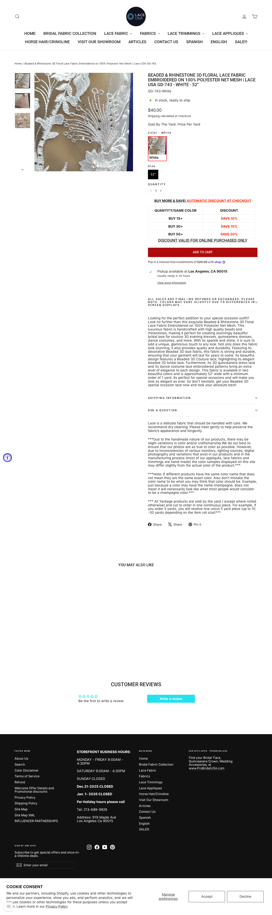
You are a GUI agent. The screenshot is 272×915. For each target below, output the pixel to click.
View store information (171, 282)
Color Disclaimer (27, 770)
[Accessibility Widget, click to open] (7, 457)
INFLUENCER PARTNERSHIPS (36, 821)
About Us (21, 758)
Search (20, 764)
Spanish (194, 41)
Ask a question (162, 410)
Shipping (154, 116)
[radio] (157, 148)
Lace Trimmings (184, 33)
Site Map (21, 809)
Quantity (157, 184)
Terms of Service (27, 776)
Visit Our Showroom (99, 41)
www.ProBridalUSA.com (206, 768)
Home (29, 33)
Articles (137, 41)
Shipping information (169, 398)
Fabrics (148, 33)
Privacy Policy (57, 906)
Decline (245, 896)
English (219, 41)
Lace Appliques (228, 33)
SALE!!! (241, 41)
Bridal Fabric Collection (69, 33)
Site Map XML (25, 815)
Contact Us (166, 41)
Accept (206, 896)
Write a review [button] (171, 699)
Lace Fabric (116, 33)
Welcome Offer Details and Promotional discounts (34, 789)
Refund (20, 782)
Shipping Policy (26, 803)
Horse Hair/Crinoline (47, 41)
